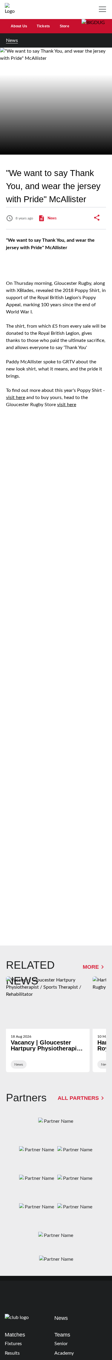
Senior (61, 1343)
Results (12, 1353)
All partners (78, 1098)
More (91, 967)
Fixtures (13, 1343)
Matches (15, 1334)
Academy (64, 1353)
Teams (62, 1334)
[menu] (103, 9)
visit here (15, 397)
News (12, 40)
